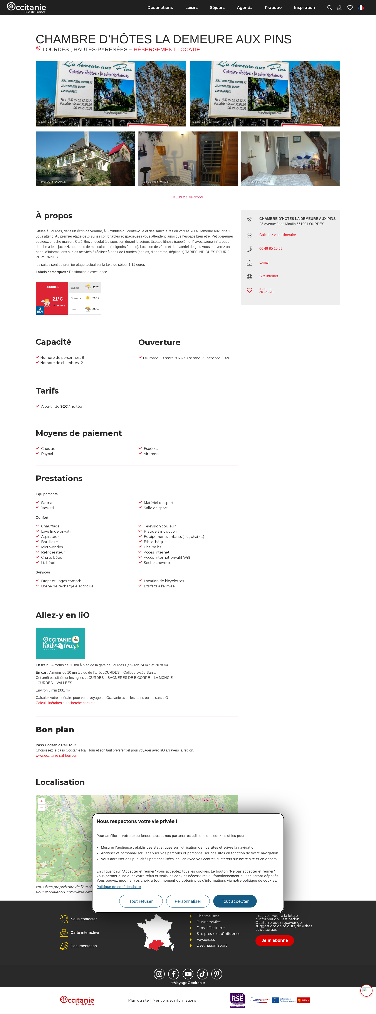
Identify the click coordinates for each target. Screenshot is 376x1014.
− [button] (41, 807)
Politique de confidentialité (119, 886)
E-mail (264, 262)
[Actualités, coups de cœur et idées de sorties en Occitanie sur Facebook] (173, 974)
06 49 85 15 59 (270, 248)
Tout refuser (141, 901)
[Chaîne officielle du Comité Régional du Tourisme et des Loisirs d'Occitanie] (188, 974)
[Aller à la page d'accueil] (26, 7)
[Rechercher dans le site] (329, 7)
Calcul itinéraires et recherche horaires (65, 703)
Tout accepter (235, 901)
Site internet (268, 276)
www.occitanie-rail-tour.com (57, 755)
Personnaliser (188, 901)
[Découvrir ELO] (366, 990)
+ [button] (41, 801)
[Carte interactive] (339, 7)
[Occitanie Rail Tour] (60, 658)
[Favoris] (350, 7)
